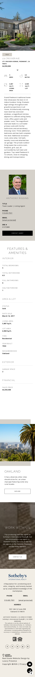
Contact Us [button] (17, 557)
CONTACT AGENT (18, 233)
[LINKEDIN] (17, 646)
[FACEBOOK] (7, 646)
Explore (17, 491)
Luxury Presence (9, 661)
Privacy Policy (26, 664)
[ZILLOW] (23, 646)
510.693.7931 (7, 213)
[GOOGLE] (28, 646)
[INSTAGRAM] (12, 646)
